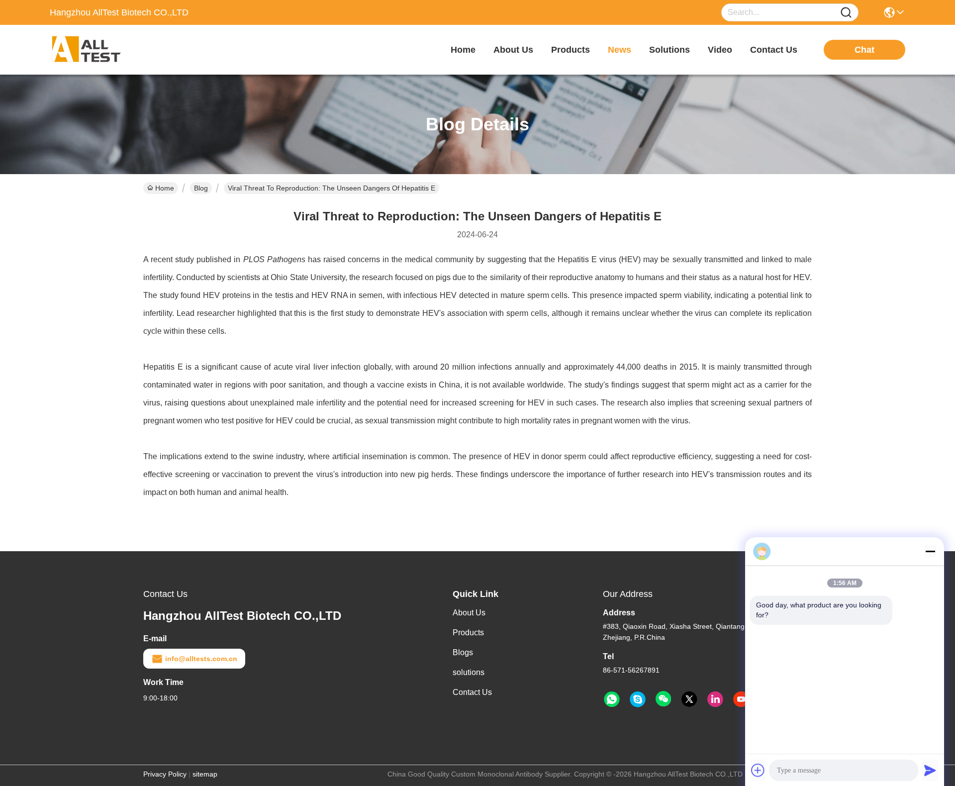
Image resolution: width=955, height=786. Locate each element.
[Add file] (758, 770)
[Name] (846, 12)
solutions (669, 50)
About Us (469, 612)
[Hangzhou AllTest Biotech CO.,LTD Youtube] (741, 699)
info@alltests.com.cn (201, 659)
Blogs (463, 652)
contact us (773, 50)
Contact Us (472, 692)
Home (463, 50)
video (720, 50)
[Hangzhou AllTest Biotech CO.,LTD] (104, 50)
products (570, 50)
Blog (201, 188)
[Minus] (930, 551)
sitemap (204, 774)
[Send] (930, 770)
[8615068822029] (612, 699)
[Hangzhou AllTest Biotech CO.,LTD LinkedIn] (715, 699)
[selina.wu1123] (638, 699)
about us (513, 50)
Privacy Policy (165, 774)
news (619, 50)
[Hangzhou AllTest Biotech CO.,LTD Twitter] (689, 699)
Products (468, 632)
